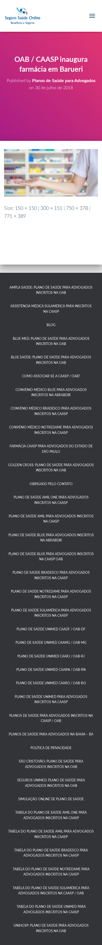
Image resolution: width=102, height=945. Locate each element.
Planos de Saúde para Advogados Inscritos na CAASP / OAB (51, 718)
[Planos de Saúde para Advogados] (24, 15)
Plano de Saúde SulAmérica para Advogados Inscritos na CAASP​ (51, 613)
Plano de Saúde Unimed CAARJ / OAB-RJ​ (51, 656)
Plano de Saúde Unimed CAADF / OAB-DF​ (51, 629)
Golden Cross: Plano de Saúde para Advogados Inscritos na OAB (51, 467)
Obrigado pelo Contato (51, 484)
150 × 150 (26, 208)
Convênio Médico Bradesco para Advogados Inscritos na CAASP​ (51, 411)
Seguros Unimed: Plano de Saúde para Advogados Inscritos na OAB (51, 783)
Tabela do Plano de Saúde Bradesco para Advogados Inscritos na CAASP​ (51, 853)
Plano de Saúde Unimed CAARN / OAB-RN (51, 669)
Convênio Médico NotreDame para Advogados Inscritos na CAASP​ (51, 430)
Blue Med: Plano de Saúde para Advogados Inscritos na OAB (51, 341)
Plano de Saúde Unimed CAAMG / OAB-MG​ (51, 642)
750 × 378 (77, 208)
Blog (51, 325)
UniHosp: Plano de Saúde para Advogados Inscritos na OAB (51, 928)
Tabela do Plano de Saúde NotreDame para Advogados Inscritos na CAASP (51, 872)
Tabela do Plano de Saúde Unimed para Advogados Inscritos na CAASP (51, 909)
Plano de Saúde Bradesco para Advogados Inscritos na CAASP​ (51, 575)
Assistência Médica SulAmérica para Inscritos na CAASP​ (51, 309)
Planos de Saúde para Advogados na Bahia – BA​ (51, 734)
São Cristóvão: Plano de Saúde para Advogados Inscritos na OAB (51, 764)
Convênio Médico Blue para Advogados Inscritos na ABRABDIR (51, 392)
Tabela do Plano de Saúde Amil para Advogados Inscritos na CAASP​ (51, 834)
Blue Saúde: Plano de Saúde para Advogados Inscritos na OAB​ (51, 360)
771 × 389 (15, 216)
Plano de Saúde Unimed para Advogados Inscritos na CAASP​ (51, 699)
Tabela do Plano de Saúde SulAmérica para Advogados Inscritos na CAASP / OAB (51, 890)
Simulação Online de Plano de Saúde (51, 799)
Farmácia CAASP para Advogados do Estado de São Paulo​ (51, 449)
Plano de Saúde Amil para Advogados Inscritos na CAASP (51, 519)
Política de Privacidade (51, 748)
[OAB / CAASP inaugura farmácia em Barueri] (51, 172)
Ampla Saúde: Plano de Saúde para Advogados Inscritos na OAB (51, 290)
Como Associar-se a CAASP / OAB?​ (51, 376)
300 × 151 (51, 208)
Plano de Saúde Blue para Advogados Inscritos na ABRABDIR (51, 538)
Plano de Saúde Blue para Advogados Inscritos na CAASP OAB (51, 556)
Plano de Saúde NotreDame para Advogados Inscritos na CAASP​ (51, 594)
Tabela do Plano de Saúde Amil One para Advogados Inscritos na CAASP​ (51, 815)
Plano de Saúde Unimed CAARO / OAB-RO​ (51, 683)
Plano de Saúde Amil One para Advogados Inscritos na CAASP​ (51, 500)
